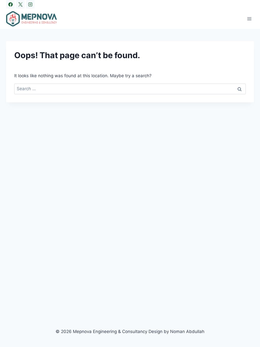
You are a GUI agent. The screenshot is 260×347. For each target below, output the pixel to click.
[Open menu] (249, 19)
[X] (20, 4)
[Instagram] (30, 4)
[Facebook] (10, 4)
